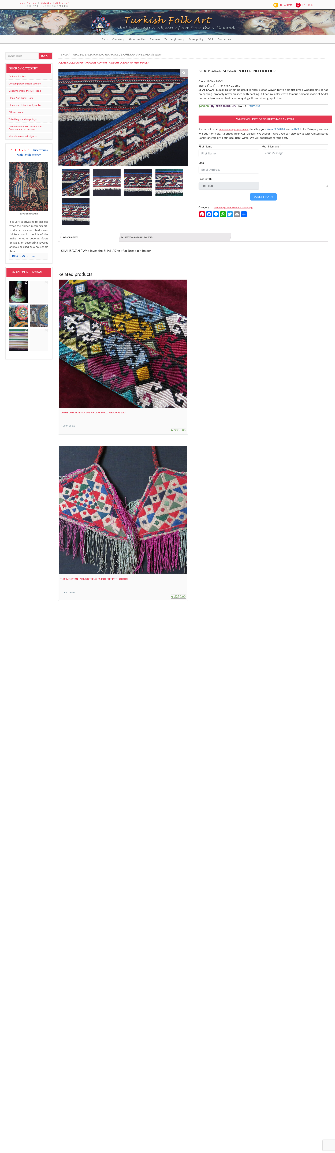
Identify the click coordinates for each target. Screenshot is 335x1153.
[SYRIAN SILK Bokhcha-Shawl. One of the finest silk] (18, 340)
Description (70, 237)
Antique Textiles (17, 76)
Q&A (210, 39)
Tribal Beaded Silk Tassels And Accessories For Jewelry (25, 127)
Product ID (205, 179)
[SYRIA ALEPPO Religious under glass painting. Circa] (39, 316)
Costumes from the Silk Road (25, 90)
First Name (205, 146)
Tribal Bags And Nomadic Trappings (94, 54)
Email (202, 162)
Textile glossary (174, 39)
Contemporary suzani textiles (25, 83)
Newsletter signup (54, 3)
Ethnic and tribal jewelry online (25, 105)
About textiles (137, 39)
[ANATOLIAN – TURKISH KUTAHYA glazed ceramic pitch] (18, 292)
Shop (105, 39)
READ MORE (23, 256)
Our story (118, 39)
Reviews (155, 39)
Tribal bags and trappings (23, 119)
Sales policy (196, 39)
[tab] (90, 237)
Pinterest (308, 5)
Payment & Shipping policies (137, 237)
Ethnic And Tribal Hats (21, 98)
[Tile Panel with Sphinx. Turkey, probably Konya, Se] (39, 292)
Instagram (286, 5)
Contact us (28, 3)
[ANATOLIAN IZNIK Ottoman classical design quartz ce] (18, 316)
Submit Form (263, 196)
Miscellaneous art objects (22, 136)
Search (45, 56)
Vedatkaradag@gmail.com (233, 129)
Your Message (270, 146)
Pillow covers (16, 112)
